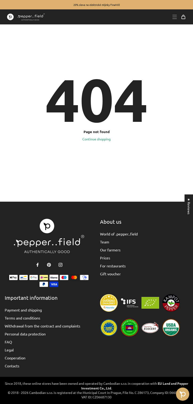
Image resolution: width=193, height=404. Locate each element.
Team (104, 241)
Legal (9, 349)
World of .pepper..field (119, 233)
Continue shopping (96, 139)
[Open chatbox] (182, 394)
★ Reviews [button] (189, 206)
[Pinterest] (49, 265)
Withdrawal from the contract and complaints (42, 325)
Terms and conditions (22, 318)
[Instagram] (60, 265)
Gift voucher (110, 273)
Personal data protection (25, 333)
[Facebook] (37, 265)
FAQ (8, 341)
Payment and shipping (23, 310)
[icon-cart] (183, 16)
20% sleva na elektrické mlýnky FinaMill (96, 5)
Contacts (12, 365)
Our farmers (110, 249)
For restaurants (113, 265)
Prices (105, 257)
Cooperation (15, 357)
